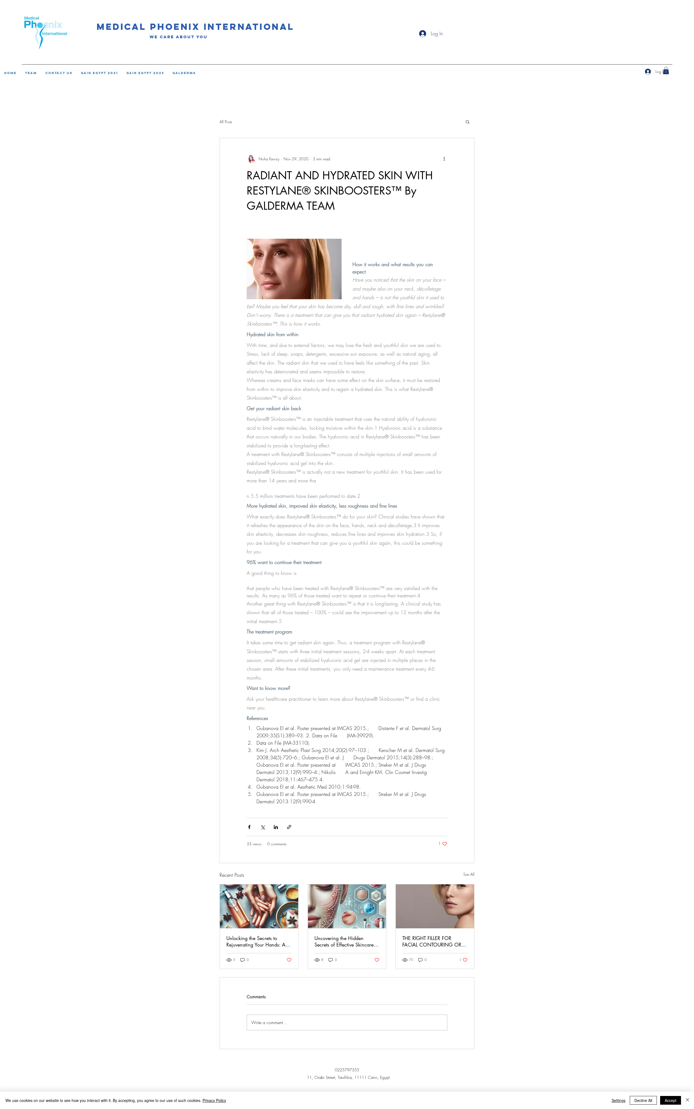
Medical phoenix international (195, 26)
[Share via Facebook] (249, 827)
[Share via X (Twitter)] (262, 827)
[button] (467, 121)
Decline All (643, 1100)
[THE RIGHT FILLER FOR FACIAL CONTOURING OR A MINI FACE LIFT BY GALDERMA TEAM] (435, 906)
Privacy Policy (214, 1100)
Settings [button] (618, 1100)
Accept (670, 1100)
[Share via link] (289, 827)
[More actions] (444, 158)
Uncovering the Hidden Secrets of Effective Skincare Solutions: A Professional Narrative (344, 941)
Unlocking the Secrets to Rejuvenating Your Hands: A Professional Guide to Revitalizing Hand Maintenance (255, 941)
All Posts (226, 121)
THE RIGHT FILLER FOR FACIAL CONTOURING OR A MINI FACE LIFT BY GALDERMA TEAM (434, 941)
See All (468, 874)
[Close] (687, 1100)
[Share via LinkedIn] (275, 827)
